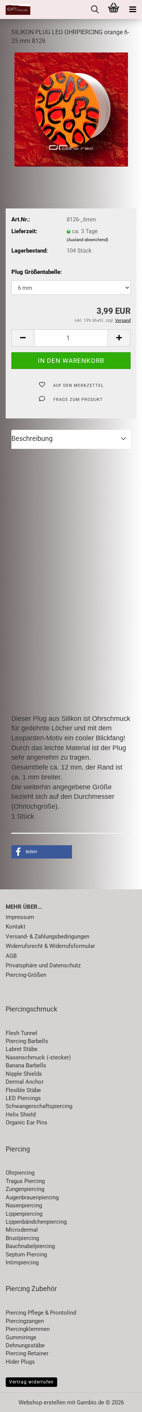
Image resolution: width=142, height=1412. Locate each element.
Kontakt (15, 926)
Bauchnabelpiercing (30, 1246)
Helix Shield (21, 1114)
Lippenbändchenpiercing (36, 1221)
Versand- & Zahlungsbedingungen (47, 936)
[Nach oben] (121, 1400)
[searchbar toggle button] (94, 9)
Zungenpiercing (25, 1189)
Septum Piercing (26, 1254)
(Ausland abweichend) (87, 239)
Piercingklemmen (28, 1329)
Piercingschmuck (31, 1009)
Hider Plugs (20, 1361)
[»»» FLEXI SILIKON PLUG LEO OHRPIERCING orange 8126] (71, 109)
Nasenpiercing (24, 1205)
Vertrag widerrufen (31, 1382)
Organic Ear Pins (26, 1122)
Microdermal (22, 1229)
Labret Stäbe (21, 1049)
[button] (22, 338)
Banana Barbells (26, 1065)
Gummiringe (21, 1337)
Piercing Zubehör (31, 1289)
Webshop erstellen (42, 1402)
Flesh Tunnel (21, 1033)
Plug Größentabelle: (36, 272)
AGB (11, 955)
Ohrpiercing (20, 1172)
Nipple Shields (24, 1073)
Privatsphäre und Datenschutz (43, 965)
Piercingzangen (25, 1321)
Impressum (20, 917)
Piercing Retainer (27, 1353)
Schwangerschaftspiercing (39, 1106)
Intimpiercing (22, 1262)
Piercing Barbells (27, 1041)
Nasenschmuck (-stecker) (38, 1057)
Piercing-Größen (26, 975)
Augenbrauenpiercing (32, 1197)
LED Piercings (23, 1098)
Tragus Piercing (25, 1181)
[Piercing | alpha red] (15, 9)
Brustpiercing (22, 1238)
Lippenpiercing (24, 1213)
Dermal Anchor (25, 1081)
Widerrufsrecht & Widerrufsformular (50, 946)
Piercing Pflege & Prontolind (41, 1312)
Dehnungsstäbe (25, 1345)
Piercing (18, 1149)
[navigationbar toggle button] (132, 9)
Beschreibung (32, 438)
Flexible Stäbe (23, 1090)
